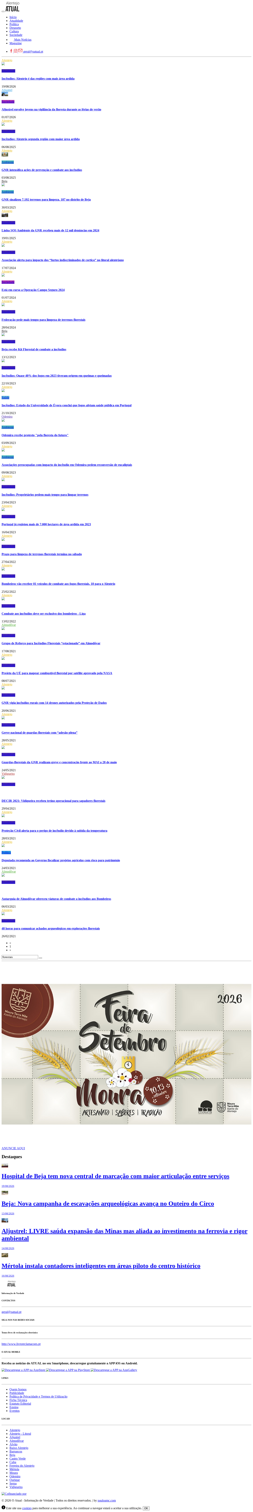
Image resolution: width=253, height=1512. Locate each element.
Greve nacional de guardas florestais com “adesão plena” (39, 732)
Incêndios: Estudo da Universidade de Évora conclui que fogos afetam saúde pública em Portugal (66, 405)
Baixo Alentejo (18, 1448)
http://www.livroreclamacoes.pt (21, 1344)
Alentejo (7, 60)
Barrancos (15, 1451)
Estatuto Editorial (20, 1403)
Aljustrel (7, 90)
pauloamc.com (107, 1500)
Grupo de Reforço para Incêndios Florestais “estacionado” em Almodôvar (51, 643)
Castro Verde (17, 1458)
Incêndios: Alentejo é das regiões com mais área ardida (38, 78)
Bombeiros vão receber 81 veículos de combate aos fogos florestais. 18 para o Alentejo (58, 583)
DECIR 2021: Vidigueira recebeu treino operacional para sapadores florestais (53, 800)
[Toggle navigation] (3, 11)
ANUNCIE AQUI (13, 1148)
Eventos (14, 1410)
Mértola (14, 1469)
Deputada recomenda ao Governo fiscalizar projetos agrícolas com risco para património (61, 860)
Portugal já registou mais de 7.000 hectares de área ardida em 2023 (46, 524)
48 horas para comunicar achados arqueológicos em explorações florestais (51, 928)
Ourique (14, 1480)
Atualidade (8, 71)
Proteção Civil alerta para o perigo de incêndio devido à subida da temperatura (54, 830)
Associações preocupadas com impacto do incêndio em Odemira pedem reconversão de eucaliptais (67, 464)
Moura (13, 1472)
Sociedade (8, 101)
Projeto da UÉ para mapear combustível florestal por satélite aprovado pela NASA (57, 673)
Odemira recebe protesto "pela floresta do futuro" (35, 435)
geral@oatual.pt (33, 51)
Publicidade (16, 1393)
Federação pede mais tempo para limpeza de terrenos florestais (43, 319)
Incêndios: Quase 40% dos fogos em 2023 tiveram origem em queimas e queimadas (57, 375)
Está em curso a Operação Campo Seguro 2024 (33, 290)
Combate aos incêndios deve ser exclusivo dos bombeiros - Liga (44, 613)
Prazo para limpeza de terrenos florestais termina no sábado (42, 554)
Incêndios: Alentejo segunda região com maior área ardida (41, 139)
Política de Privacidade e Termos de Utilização (38, 1396)
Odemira (7, 416)
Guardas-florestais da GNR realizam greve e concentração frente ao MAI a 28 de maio (59, 762)
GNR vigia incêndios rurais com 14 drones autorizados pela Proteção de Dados (54, 702)
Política (6, 852)
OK (146, 1508)
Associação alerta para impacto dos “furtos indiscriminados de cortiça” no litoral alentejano (63, 260)
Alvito (13, 1444)
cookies (27, 1508)
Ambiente (8, 162)
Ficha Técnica (18, 1400)
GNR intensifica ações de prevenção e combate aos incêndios (42, 170)
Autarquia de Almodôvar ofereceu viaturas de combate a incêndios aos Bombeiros (56, 898)
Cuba (12, 1462)
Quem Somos (17, 1389)
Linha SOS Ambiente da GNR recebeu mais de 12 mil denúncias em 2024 (50, 230)
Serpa (13, 1483)
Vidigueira (8, 773)
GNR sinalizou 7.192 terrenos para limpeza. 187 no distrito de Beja (46, 199)
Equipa (13, 1407)
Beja (4, 181)
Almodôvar (9, 625)
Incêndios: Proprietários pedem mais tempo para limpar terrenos (45, 494)
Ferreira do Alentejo (21, 1465)
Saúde (5, 397)
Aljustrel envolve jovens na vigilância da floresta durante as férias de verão (51, 109)
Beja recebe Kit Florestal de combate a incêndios (34, 349)
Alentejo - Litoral (20, 1433)
